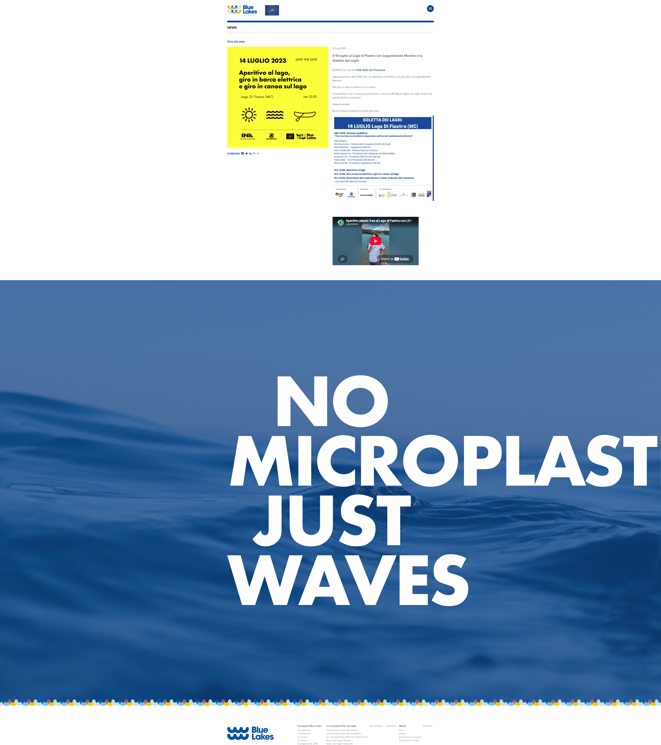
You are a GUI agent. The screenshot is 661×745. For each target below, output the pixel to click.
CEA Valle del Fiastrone (370, 70)
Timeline (390, 726)
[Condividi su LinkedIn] (250, 153)
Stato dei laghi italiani (338, 740)
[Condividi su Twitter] (246, 153)
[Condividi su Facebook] (242, 153)
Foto (401, 730)
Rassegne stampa (409, 740)
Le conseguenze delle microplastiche (347, 737)
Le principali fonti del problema (343, 733)
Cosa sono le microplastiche (342, 730)
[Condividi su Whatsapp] (254, 153)
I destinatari (304, 733)
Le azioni (302, 737)
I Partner (302, 740)
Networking (375, 726)
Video (402, 733)
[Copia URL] (258, 153)
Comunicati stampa (410, 737)
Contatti (427, 726)
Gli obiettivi (303, 730)
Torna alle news (236, 41)
